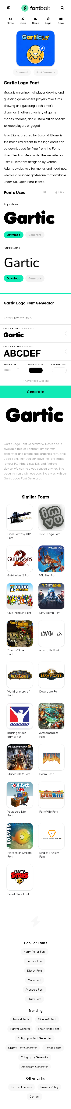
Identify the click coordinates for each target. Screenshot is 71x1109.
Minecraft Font (47, 1019)
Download (22, 72)
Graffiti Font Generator (22, 1048)
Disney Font (34, 970)
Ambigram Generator (34, 1067)
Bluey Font (34, 999)
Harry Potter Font (34, 951)
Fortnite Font (35, 961)
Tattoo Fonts (53, 1048)
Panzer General (20, 1029)
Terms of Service (21, 1087)
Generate (34, 235)
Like (61, 192)
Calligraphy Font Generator (35, 1038)
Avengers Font (35, 989)
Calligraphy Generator (34, 1057)
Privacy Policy (49, 1087)
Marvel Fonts (21, 1019)
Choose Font (11, 328)
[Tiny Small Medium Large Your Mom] (12, 368)
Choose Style (12, 346)
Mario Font (34, 980)
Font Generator (45, 72)
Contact (35, 1096)
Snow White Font (48, 1029)
